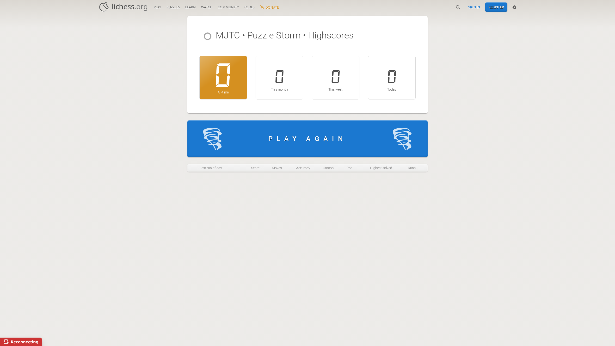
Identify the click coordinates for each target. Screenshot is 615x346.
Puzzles (173, 7)
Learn (190, 7)
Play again (307, 139)
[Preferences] (514, 7)
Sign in (474, 7)
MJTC (228, 35)
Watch (206, 7)
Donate (272, 7)
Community (228, 7)
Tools (249, 7)
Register (496, 7)
